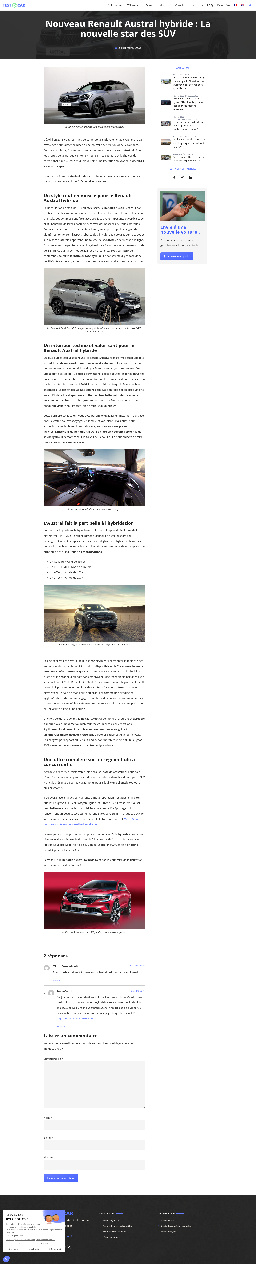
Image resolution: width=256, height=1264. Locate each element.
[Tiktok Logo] (69, 1247)
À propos (197, 5)
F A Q (210, 5)
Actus (149, 5)
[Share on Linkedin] (190, 177)
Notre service (115, 5)
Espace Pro (223, 5)
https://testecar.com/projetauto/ (75, 1018)
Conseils (180, 5)
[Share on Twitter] (182, 177)
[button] (250, 6)
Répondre (56, 980)
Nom (48, 1117)
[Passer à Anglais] (242, 5)
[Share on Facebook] (174, 177)
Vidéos (163, 5)
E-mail (49, 1137)
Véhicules (132, 5)
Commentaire (53, 1058)
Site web (49, 1157)
